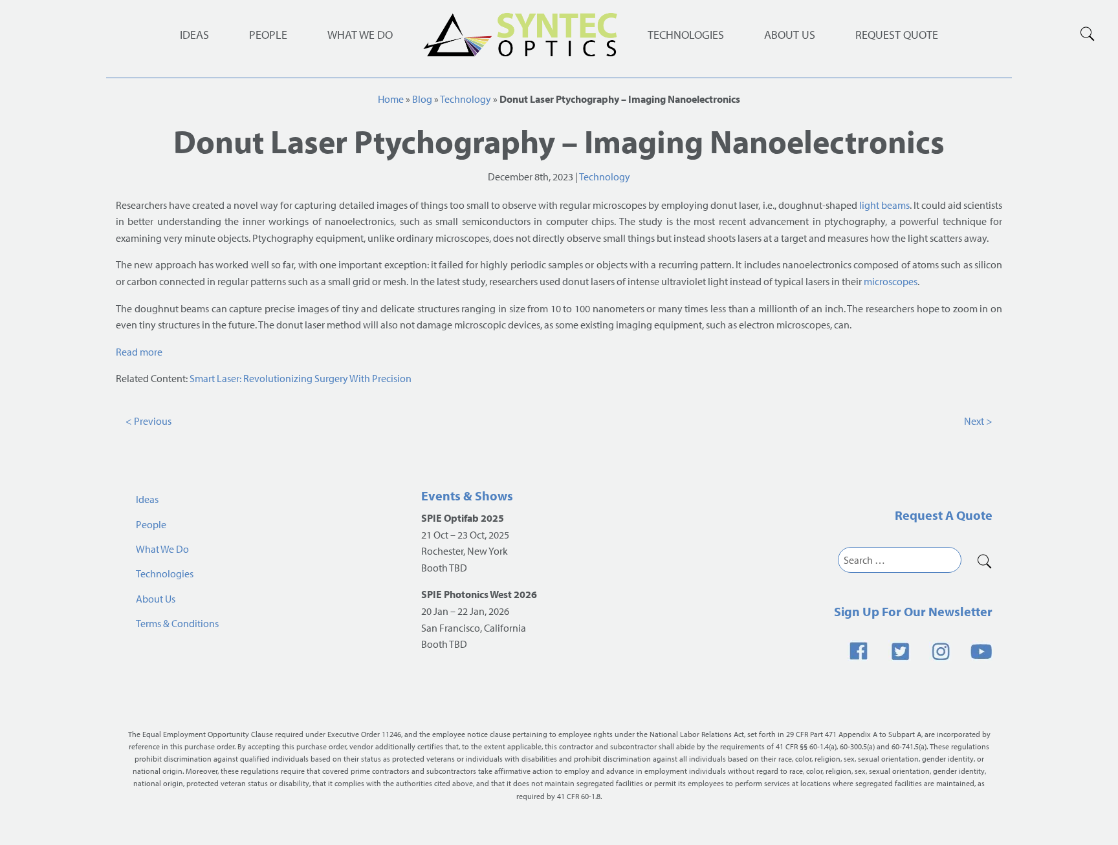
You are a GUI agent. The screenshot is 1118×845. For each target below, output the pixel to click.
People (268, 34)
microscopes (890, 281)
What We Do (360, 34)
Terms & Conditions (177, 623)
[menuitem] (686, 35)
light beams (884, 204)
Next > (978, 420)
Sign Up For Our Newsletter (913, 611)
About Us (789, 34)
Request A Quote (943, 515)
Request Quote (896, 34)
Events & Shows (467, 495)
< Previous (148, 420)
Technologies (686, 34)
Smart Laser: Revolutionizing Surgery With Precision (300, 378)
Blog (422, 98)
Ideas (194, 34)
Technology (465, 98)
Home (391, 98)
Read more (139, 351)
